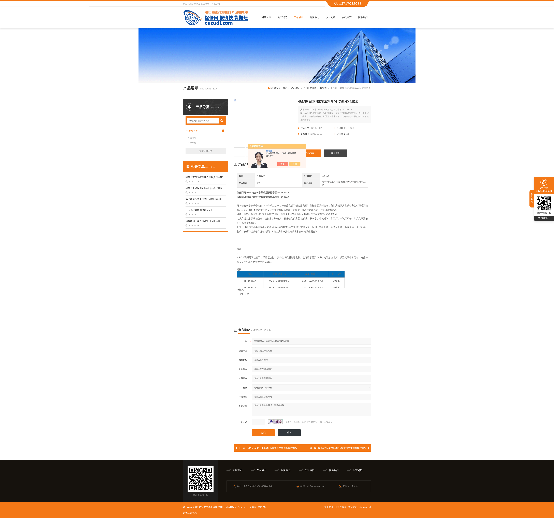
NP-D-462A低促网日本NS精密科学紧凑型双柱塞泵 (340, 448)
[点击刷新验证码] (275, 421)
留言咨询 (358, 470)
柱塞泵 (323, 88)
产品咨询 (309, 153)
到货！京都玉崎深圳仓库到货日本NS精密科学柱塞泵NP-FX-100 (206, 177)
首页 (285, 88)
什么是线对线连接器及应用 (199, 210)
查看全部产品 (205, 151)
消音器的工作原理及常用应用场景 (203, 221)
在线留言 (347, 17)
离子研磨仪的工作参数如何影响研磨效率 (206, 199)
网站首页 (266, 17)
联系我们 (363, 17)
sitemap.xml (365, 507)
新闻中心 (314, 17)
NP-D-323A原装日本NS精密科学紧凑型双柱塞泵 (272, 448)
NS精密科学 (310, 88)
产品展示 (298, 17)
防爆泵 (193, 137)
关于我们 (282, 17)
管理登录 (352, 507)
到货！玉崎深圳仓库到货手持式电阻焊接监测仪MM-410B (206, 188)
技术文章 (330, 17)
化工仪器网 (340, 507)
